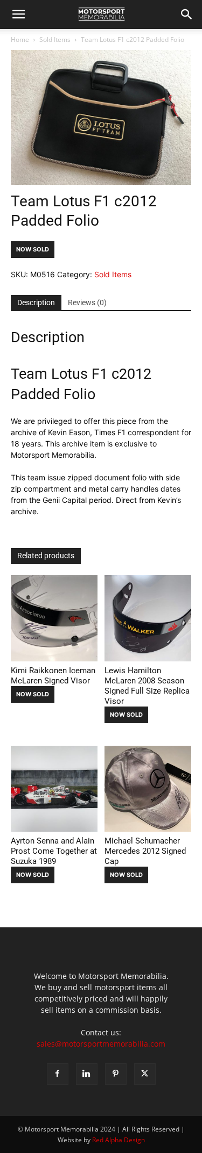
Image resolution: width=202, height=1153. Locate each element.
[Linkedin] (86, 1074)
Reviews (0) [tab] (87, 302)
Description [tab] (36, 302)
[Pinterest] (116, 1074)
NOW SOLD (32, 249)
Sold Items (55, 39)
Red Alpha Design (118, 1139)
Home (20, 39)
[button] (18, 14)
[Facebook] (57, 1074)
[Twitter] (145, 1074)
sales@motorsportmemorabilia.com (101, 1044)
